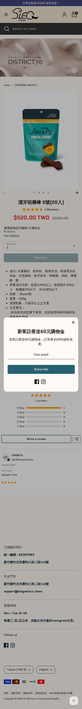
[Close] (73, 322)
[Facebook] (37, 381)
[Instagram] (43, 381)
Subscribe (41, 369)
